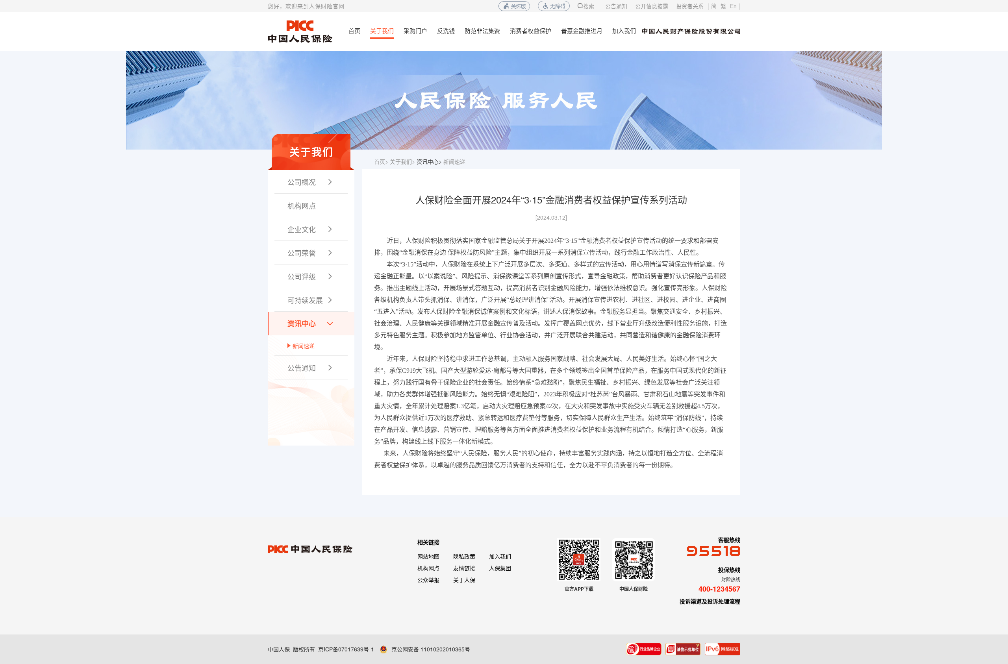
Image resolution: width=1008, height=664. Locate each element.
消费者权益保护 (530, 30)
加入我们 (624, 30)
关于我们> (402, 161)
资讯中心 (311, 323)
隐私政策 (464, 556)
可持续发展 (311, 300)
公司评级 (311, 276)
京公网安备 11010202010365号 (430, 649)
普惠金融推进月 (581, 30)
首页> (381, 161)
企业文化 (311, 229)
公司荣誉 (311, 253)
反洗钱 (446, 30)
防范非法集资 (482, 30)
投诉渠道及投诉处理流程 (710, 601)
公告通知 (616, 6)
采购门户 (415, 30)
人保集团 (500, 568)
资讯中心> (429, 161)
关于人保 (464, 580)
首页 (354, 30)
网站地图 (428, 556)
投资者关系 (690, 6)
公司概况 (311, 182)
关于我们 (382, 30)
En (733, 6)
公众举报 (428, 580)
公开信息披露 (651, 6)
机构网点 (301, 205)
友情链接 (464, 568)
